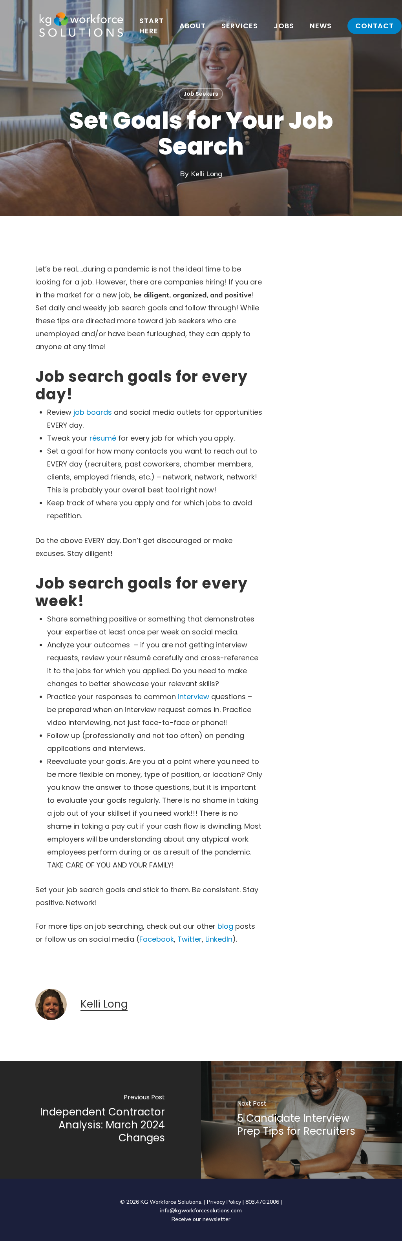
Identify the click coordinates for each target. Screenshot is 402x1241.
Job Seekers (200, 94)
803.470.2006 (262, 1201)
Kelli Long (206, 173)
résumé (103, 438)
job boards (92, 412)
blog (225, 926)
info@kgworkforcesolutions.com (201, 1210)
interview (193, 697)
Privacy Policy (224, 1201)
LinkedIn (218, 939)
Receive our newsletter (201, 1219)
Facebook (156, 939)
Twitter (189, 939)
